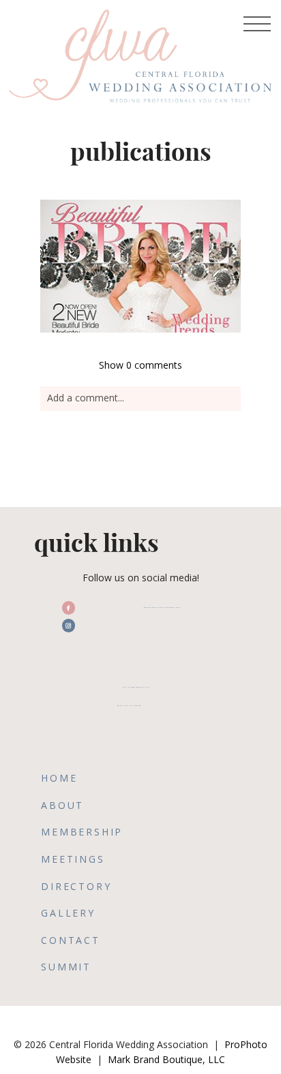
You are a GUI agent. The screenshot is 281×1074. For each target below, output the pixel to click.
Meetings (72, 859)
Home (59, 777)
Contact (70, 940)
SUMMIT (66, 966)
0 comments (140, 364)
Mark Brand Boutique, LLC (166, 1059)
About (62, 805)
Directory (76, 886)
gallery (68, 912)
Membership (82, 831)
